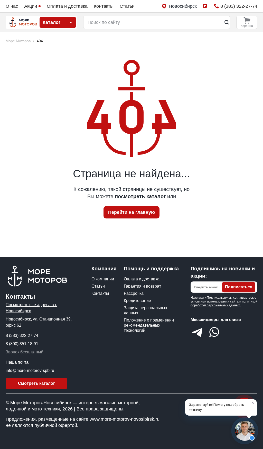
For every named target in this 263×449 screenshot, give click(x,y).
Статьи (127, 6)
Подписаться (238, 287)
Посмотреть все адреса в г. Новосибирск (31, 308)
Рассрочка (134, 293)
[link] (40, 41)
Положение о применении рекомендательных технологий (149, 325)
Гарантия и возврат (142, 286)
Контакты (104, 6)
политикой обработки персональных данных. (224, 303)
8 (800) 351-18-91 (22, 344)
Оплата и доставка (67, 6)
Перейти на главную (131, 212)
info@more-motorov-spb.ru (30, 370)
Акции (30, 6)
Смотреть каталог (36, 383)
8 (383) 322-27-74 (22, 335)
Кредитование (137, 300)
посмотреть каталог (140, 196)
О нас (12, 6)
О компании (102, 279)
